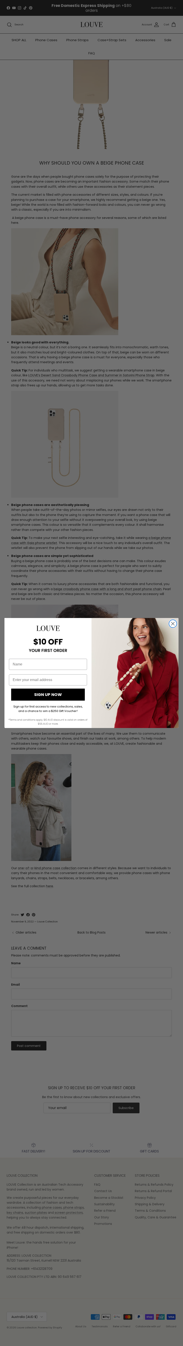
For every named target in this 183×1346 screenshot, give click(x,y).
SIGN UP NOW (48, 694)
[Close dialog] (173, 624)
